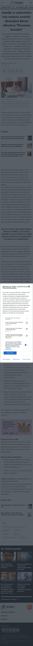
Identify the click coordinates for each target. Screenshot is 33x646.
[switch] (26, 323)
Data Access (16, 359)
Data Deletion (6, 359)
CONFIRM (10, 353)
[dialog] (16, 323)
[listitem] (16, 318)
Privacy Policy (26, 359)
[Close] (29, 286)
